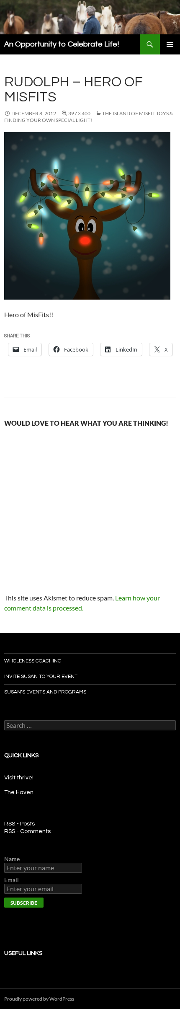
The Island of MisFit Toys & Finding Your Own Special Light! (88, 116)
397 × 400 (79, 113)
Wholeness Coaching (33, 661)
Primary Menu (170, 44)
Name (12, 858)
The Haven (18, 792)
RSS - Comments (27, 831)
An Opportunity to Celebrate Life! (61, 44)
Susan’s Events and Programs (45, 692)
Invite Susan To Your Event (40, 676)
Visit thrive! (18, 778)
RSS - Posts (19, 824)
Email (11, 879)
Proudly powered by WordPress (39, 999)
